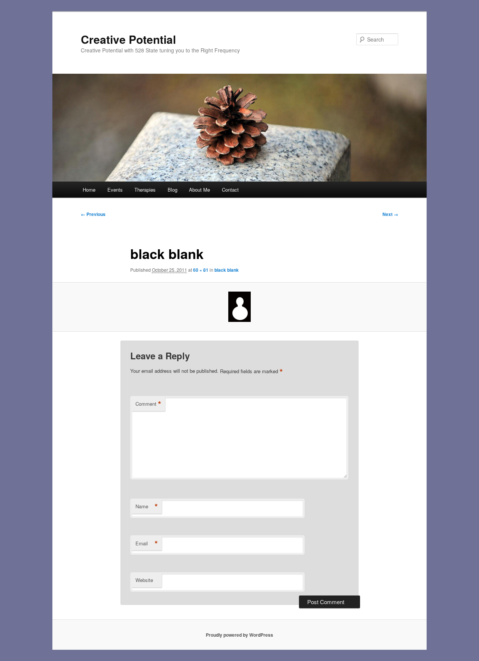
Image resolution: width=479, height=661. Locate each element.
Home (89, 189)
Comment (148, 404)
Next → (390, 214)
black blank (226, 269)
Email (146, 543)
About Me (199, 189)
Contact (230, 189)
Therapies (145, 189)
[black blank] (239, 307)
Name (146, 506)
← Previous (93, 214)
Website (144, 580)
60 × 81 (200, 269)
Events (115, 189)
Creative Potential (128, 39)
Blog (172, 189)
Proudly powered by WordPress (239, 634)
